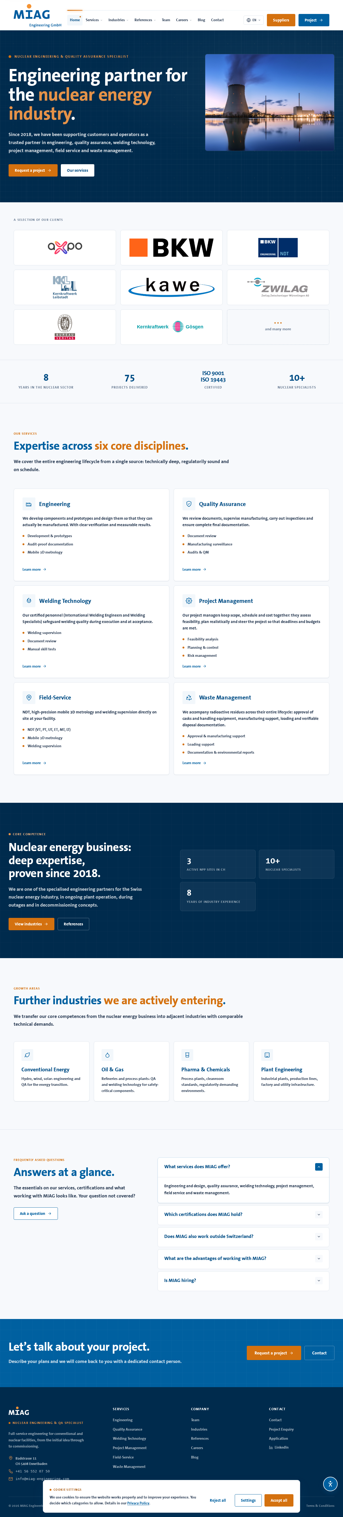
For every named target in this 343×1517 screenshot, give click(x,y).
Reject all (218, 1500)
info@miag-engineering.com (42, 1479)
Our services (77, 170)
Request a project (30, 170)
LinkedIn (282, 1447)
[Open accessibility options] (330, 1484)
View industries (28, 924)
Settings (248, 1500)
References (73, 924)
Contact (319, 1353)
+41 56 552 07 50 (33, 1471)
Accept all (279, 1500)
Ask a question (32, 1213)
